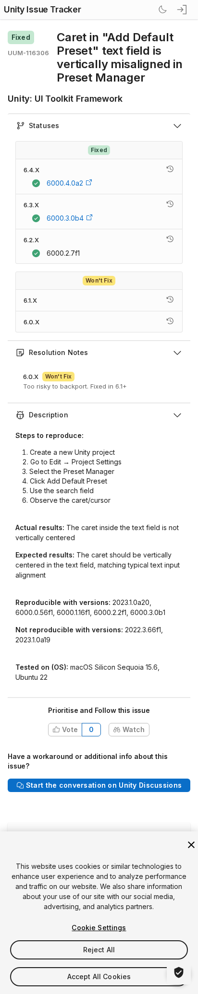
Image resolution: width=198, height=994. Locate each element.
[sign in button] (182, 9)
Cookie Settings (99, 927)
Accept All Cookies (99, 976)
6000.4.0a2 (65, 183)
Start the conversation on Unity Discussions (104, 785)
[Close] (191, 844)
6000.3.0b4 (65, 218)
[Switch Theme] (162, 9)
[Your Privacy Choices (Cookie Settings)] (179, 972)
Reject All (99, 950)
